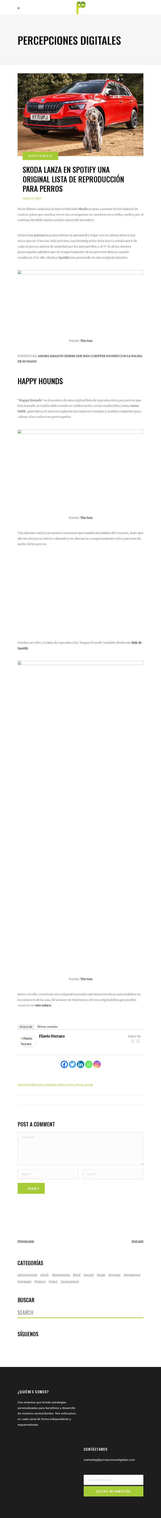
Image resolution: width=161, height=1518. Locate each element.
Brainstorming (61, 1275)
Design (101, 1275)
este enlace (43, 1005)
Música (61, 1085)
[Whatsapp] (88, 1064)
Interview (114, 1275)
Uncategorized (70, 1281)
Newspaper (24, 1281)
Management (132, 1275)
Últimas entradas (47, 1026)
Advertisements (27, 1275)
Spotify (88, 1085)
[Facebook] (132, 1041)
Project (53, 1281)
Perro (71, 1085)
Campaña (50, 1085)
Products (40, 1281)
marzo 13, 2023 (32, 198)
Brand (76, 1275)
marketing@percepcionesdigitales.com (109, 1459)
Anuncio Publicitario (30, 1085)
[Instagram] (97, 1064)
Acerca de (26, 1026)
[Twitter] (138, 1041)
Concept (89, 1275)
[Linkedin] (80, 1064)
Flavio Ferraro (52, 1036)
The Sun (86, 341)
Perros (79, 1085)
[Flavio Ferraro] (28, 1046)
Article (44, 1275)
